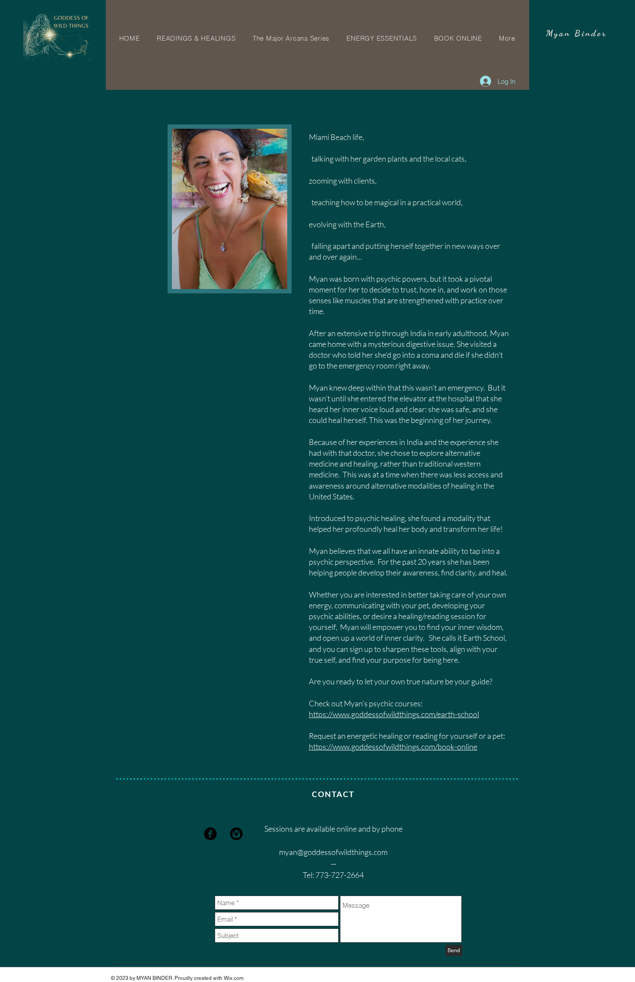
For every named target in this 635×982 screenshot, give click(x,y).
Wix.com (234, 978)
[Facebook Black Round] (210, 833)
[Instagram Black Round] (236, 833)
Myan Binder (576, 33)
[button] (507, 38)
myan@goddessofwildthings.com (333, 852)
